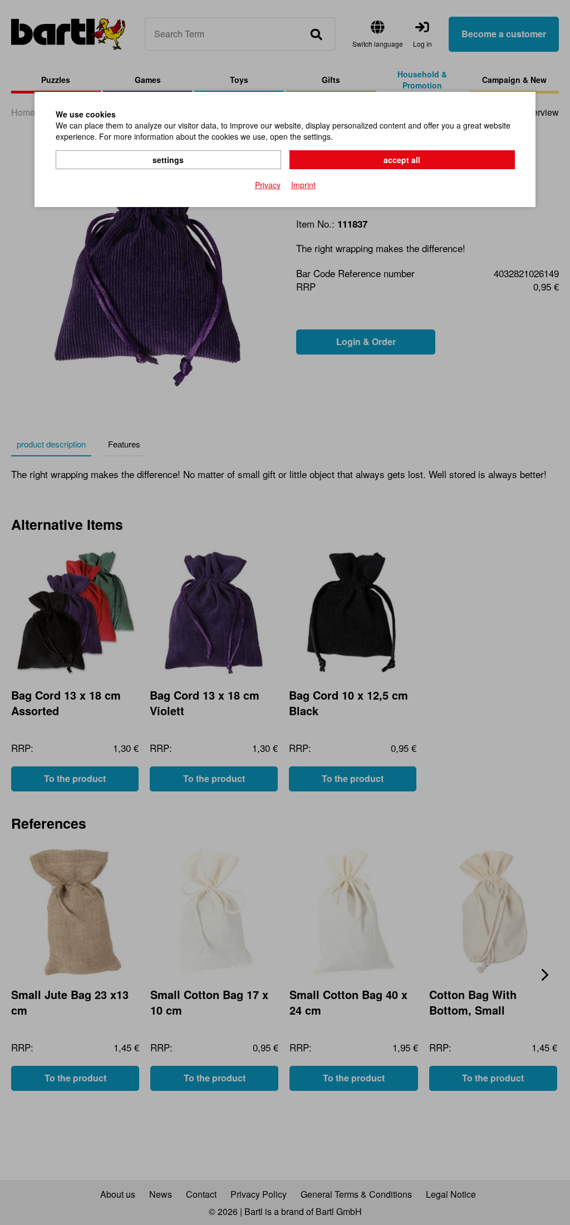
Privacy (268, 184)
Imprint (303, 184)
